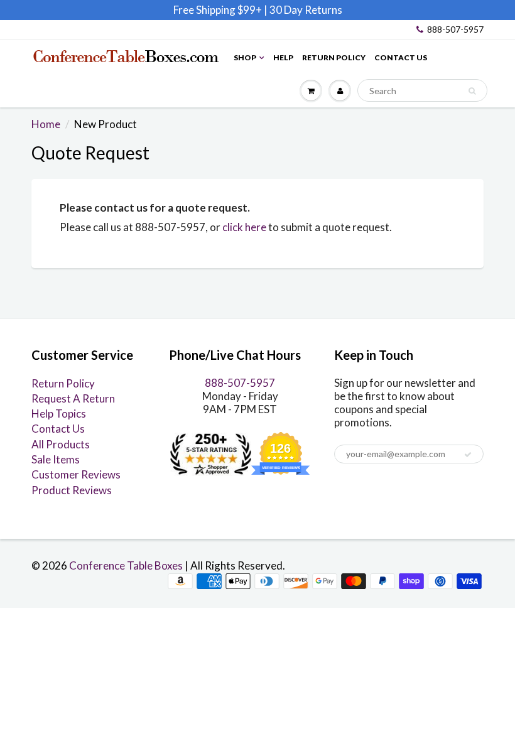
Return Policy (334, 57)
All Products (60, 444)
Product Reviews (71, 490)
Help (283, 57)
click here (244, 227)
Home (45, 124)
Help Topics (58, 413)
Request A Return (73, 398)
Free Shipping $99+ (218, 9)
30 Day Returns (305, 9)
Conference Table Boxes (126, 565)
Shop (245, 57)
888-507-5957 (455, 29)
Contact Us (400, 57)
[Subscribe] (468, 455)
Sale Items (55, 459)
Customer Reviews (76, 474)
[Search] (472, 91)
